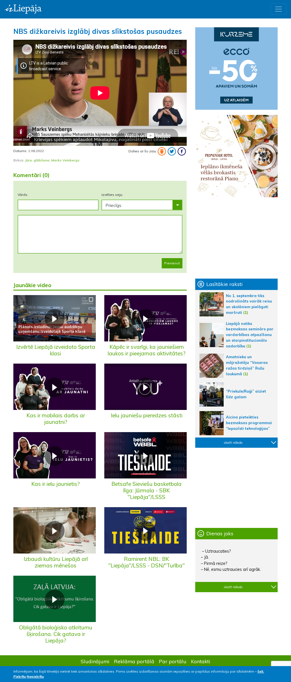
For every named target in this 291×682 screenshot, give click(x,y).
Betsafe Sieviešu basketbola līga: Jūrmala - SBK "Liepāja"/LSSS (146, 490)
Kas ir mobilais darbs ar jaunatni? (55, 418)
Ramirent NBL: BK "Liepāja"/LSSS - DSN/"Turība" (146, 562)
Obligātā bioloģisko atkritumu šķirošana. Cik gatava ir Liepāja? (55, 634)
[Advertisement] (236, 237)
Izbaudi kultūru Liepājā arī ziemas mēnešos (56, 562)
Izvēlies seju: (112, 194)
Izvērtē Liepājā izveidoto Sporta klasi (55, 350)
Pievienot (172, 263)
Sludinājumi (95, 661)
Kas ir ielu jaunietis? (55, 483)
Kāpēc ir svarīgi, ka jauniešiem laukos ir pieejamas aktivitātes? (147, 350)
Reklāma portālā (134, 661)
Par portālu (172, 661)
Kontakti (200, 661)
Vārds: (23, 194)
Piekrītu (19, 676)
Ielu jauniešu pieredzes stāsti (146, 415)
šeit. (260, 671)
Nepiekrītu (35, 676)
